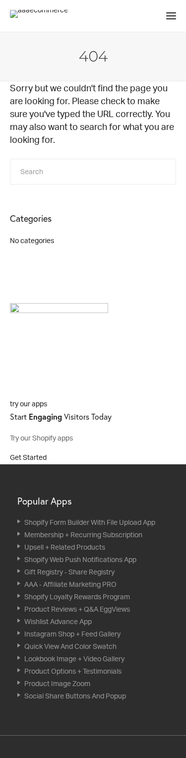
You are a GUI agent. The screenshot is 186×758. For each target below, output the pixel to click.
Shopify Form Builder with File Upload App (89, 522)
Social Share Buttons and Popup (75, 696)
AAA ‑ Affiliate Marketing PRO (70, 584)
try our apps (28, 403)
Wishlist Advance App (58, 621)
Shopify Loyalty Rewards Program (77, 596)
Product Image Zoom (57, 683)
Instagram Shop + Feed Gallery (72, 634)
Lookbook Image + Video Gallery (74, 658)
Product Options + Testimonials (73, 671)
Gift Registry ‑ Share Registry (69, 572)
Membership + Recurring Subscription (83, 534)
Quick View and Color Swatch (70, 646)
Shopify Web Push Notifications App (80, 559)
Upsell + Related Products (64, 547)
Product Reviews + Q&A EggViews (77, 609)
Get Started (29, 457)
